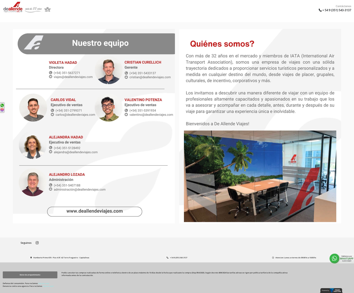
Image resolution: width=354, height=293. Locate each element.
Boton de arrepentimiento (30, 275)
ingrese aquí (43, 283)
